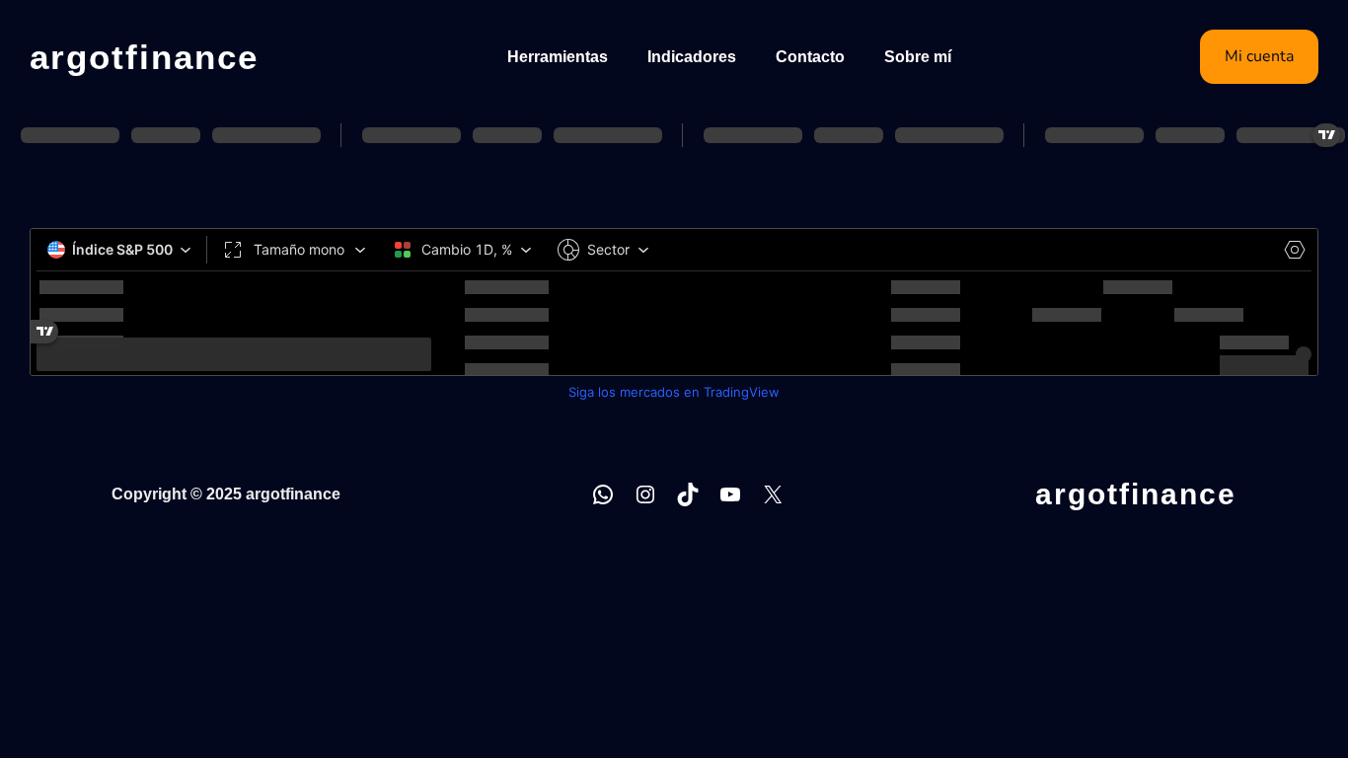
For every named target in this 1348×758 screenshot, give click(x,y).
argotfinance (144, 57)
